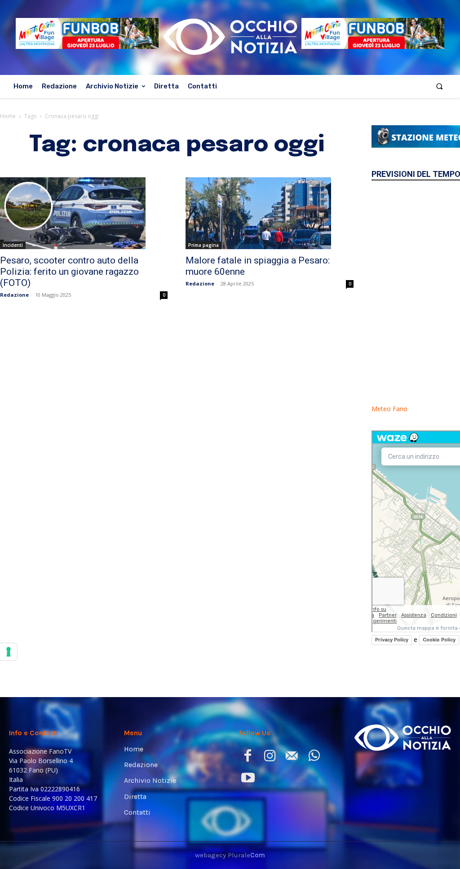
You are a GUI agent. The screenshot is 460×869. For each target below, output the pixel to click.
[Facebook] (248, 757)
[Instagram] (270, 757)
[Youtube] (248, 779)
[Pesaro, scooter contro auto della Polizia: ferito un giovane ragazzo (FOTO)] (84, 213)
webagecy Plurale (230, 855)
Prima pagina (203, 245)
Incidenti (13, 245)
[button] (439, 86)
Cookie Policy (439, 639)
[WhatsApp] (314, 757)
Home (8, 116)
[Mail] (292, 757)
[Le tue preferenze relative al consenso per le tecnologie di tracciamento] (8, 651)
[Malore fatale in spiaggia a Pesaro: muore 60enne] (269, 213)
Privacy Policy (391, 639)
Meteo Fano (389, 408)
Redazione (14, 294)
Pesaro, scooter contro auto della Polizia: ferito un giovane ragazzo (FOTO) (69, 271)
